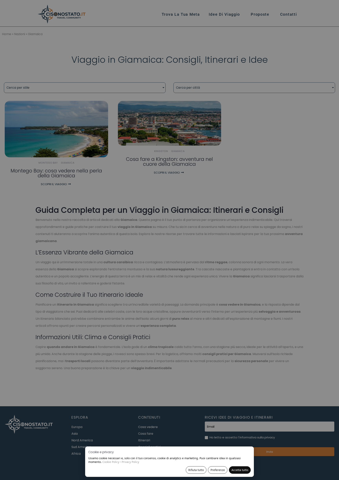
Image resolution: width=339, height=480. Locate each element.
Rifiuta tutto (196, 470)
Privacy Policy (130, 462)
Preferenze (218, 470)
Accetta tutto (239, 470)
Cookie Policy (110, 462)
